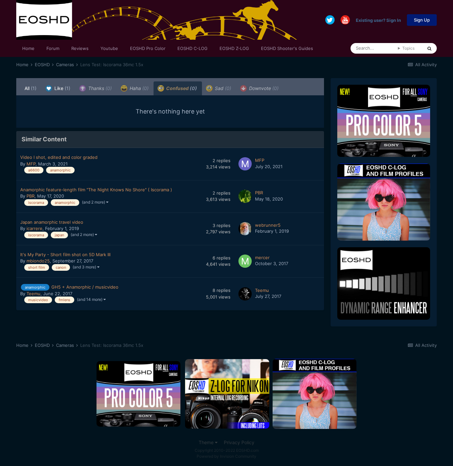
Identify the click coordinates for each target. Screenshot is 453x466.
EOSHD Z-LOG (234, 48)
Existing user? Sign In (378, 20)
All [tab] (30, 88)
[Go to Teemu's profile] (245, 294)
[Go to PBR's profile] (245, 196)
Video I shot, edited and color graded (58, 157)
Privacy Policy (239, 442)
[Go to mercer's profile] (245, 261)
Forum (52, 48)
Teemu (33, 293)
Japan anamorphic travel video (51, 222)
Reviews (80, 48)
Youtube (109, 48)
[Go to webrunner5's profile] (245, 228)
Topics (408, 48)
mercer (262, 257)
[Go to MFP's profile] (245, 163)
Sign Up (422, 20)
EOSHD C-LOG (192, 48)
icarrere (34, 228)
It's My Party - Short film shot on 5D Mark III (65, 254)
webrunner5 (268, 225)
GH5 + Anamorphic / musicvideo (84, 287)
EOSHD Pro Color (147, 48)
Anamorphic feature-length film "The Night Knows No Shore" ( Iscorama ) (96, 189)
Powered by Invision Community (226, 456)
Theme (207, 442)
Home (28, 48)
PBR (30, 196)
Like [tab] (61, 88)
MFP (31, 163)
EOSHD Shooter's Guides (287, 48)
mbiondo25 (38, 260)
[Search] (429, 48)
